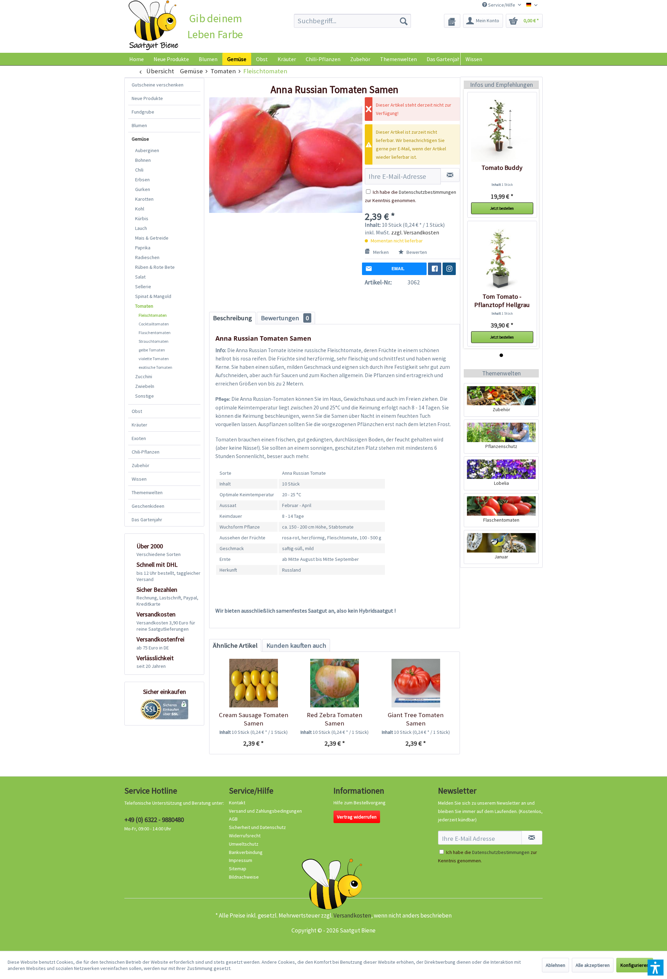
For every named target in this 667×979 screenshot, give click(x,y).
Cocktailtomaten (154, 323)
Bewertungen (285, 318)
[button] (656, 968)
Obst (137, 411)
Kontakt (237, 802)
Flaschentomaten (155, 332)
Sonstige (144, 396)
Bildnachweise (244, 877)
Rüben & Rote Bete (155, 267)
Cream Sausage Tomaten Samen (253, 719)
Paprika (142, 247)
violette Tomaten (154, 358)
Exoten (139, 438)
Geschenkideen (148, 506)
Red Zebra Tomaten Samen (334, 719)
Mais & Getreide (151, 238)
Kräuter (139, 425)
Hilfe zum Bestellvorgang (360, 802)
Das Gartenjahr (147, 519)
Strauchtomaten (153, 341)
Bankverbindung (246, 852)
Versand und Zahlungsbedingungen (265, 811)
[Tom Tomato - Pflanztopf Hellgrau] (502, 259)
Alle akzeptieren (593, 965)
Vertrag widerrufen (357, 817)
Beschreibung (232, 318)
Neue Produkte (147, 98)
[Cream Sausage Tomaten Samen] (253, 683)
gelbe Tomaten (152, 349)
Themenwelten (147, 492)
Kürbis (141, 218)
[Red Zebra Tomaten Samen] (334, 683)
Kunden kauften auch (296, 645)
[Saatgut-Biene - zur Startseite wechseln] (153, 25)
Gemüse (140, 139)
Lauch (141, 228)
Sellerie (143, 286)
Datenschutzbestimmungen (427, 192)
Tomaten (144, 306)
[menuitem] (352, 21)
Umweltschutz (243, 844)
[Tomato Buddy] (502, 130)
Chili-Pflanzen (145, 452)
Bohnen (143, 160)
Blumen (139, 125)
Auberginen (147, 150)
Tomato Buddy (501, 168)
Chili (139, 170)
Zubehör (140, 465)
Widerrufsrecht (245, 835)
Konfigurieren (634, 965)
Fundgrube (143, 112)
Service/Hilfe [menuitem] (501, 5)
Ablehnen (555, 965)
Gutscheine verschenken (157, 85)
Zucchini (143, 376)
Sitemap (237, 868)
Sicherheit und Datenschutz (257, 827)
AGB (233, 819)
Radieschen (147, 257)
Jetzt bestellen (502, 208)
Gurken (142, 189)
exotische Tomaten (155, 367)
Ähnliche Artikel (235, 645)
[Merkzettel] (452, 21)
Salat (140, 277)
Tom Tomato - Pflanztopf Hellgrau (502, 300)
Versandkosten (352, 915)
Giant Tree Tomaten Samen (416, 719)
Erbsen (142, 179)
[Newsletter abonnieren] (531, 838)
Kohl (139, 209)
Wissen (474, 59)
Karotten (144, 199)
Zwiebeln (144, 386)
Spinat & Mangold (153, 296)
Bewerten (416, 252)
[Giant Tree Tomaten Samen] (416, 683)
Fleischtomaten (153, 315)
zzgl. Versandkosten (415, 232)
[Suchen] (403, 21)
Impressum (240, 860)
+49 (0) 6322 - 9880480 (154, 819)
